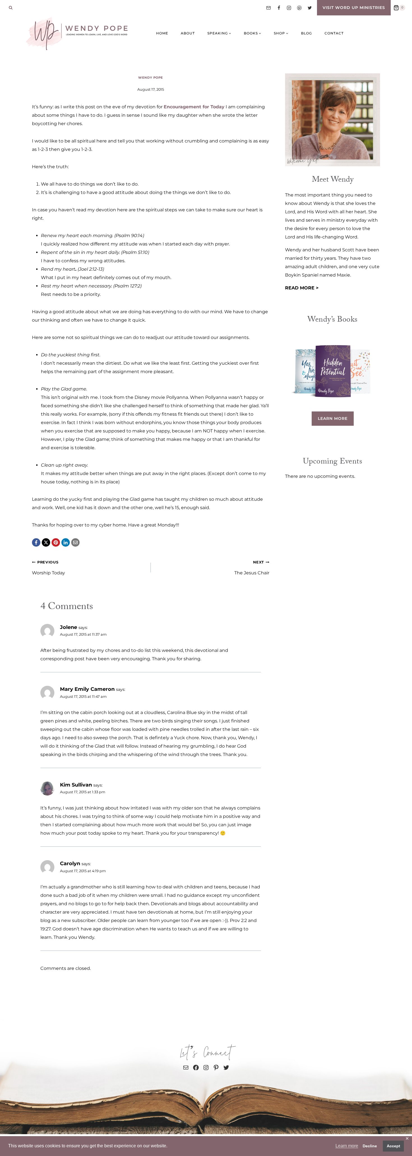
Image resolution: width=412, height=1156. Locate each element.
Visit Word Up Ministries (354, 7)
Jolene (68, 627)
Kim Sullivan (76, 785)
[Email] (268, 7)
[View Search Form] (11, 8)
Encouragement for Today (194, 106)
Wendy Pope (150, 77)
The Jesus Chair (251, 567)
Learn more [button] (346, 1145)
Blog (306, 33)
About (188, 33)
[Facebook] (278, 7)
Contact (334, 33)
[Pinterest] (299, 7)
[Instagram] (288, 7)
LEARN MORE (333, 418)
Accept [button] (393, 1146)
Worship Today (48, 567)
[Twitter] (309, 7)
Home (162, 33)
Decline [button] (370, 1146)
